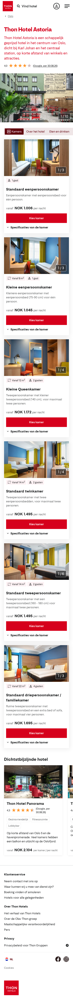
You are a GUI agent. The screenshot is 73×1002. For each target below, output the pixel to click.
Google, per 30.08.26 (45, 65)
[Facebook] (58, 959)
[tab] (14, 131)
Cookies (9, 967)
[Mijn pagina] (56, 6)
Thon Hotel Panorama (25, 804)
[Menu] (67, 6)
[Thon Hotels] (8, 6)
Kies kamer (36, 218)
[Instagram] (66, 959)
